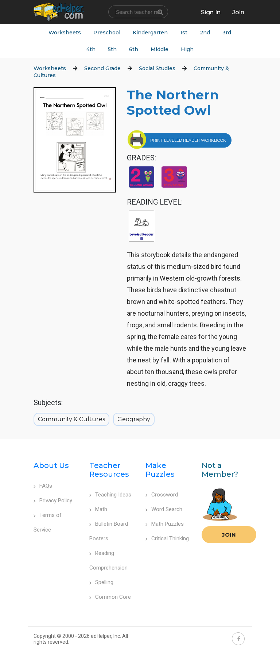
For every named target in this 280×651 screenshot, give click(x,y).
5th (112, 49)
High (187, 49)
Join (229, 534)
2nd (205, 32)
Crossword (164, 494)
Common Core (113, 597)
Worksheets (64, 32)
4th (91, 49)
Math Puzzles (167, 524)
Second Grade (102, 68)
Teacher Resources (109, 470)
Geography (133, 419)
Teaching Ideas (113, 494)
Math (101, 509)
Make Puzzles (160, 470)
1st (183, 32)
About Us (51, 465)
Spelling (104, 582)
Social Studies (157, 68)
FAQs (45, 486)
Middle (159, 49)
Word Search (166, 509)
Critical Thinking (170, 538)
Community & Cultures (71, 419)
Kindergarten (150, 32)
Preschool (106, 32)
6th (133, 49)
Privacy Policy (55, 500)
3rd (226, 32)
